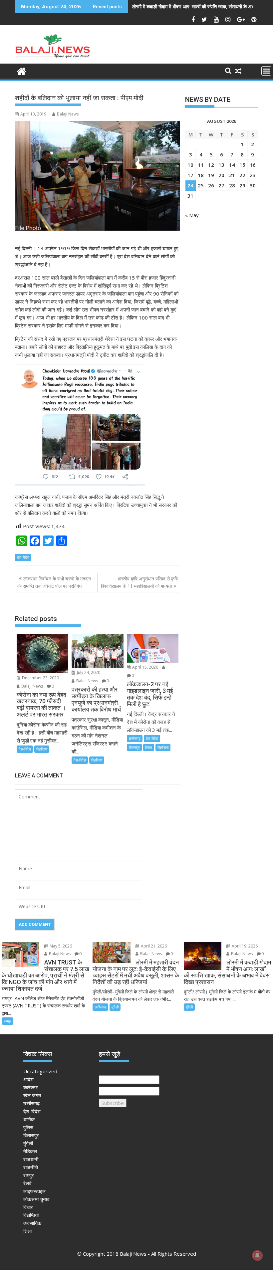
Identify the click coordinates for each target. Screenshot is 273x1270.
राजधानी (30, 1159)
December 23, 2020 (40, 678)
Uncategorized (40, 1071)
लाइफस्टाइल (34, 1191)
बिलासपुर (134, 747)
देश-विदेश (23, 557)
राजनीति (30, 1167)
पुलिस (28, 1127)
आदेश (28, 1079)
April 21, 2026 (153, 946)
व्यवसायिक (32, 1223)
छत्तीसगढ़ (134, 738)
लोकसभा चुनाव (36, 1199)
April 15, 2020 (144, 667)
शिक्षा (27, 1231)
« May (192, 215)
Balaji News (68, 114)
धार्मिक (29, 1119)
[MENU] (266, 71)
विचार (148, 747)
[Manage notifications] (257, 1255)
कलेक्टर (30, 1087)
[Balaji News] (21, 70)
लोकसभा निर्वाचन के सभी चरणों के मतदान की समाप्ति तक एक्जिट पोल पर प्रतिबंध (54, 582)
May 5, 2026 (60, 946)
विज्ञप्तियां (41, 748)
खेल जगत (32, 1095)
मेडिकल (30, 1151)
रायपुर (7, 1020)
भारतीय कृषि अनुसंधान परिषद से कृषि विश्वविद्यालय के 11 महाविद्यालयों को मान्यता (139, 582)
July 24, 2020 (88, 672)
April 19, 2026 (244, 946)
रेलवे (27, 1183)
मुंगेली (115, 1006)
